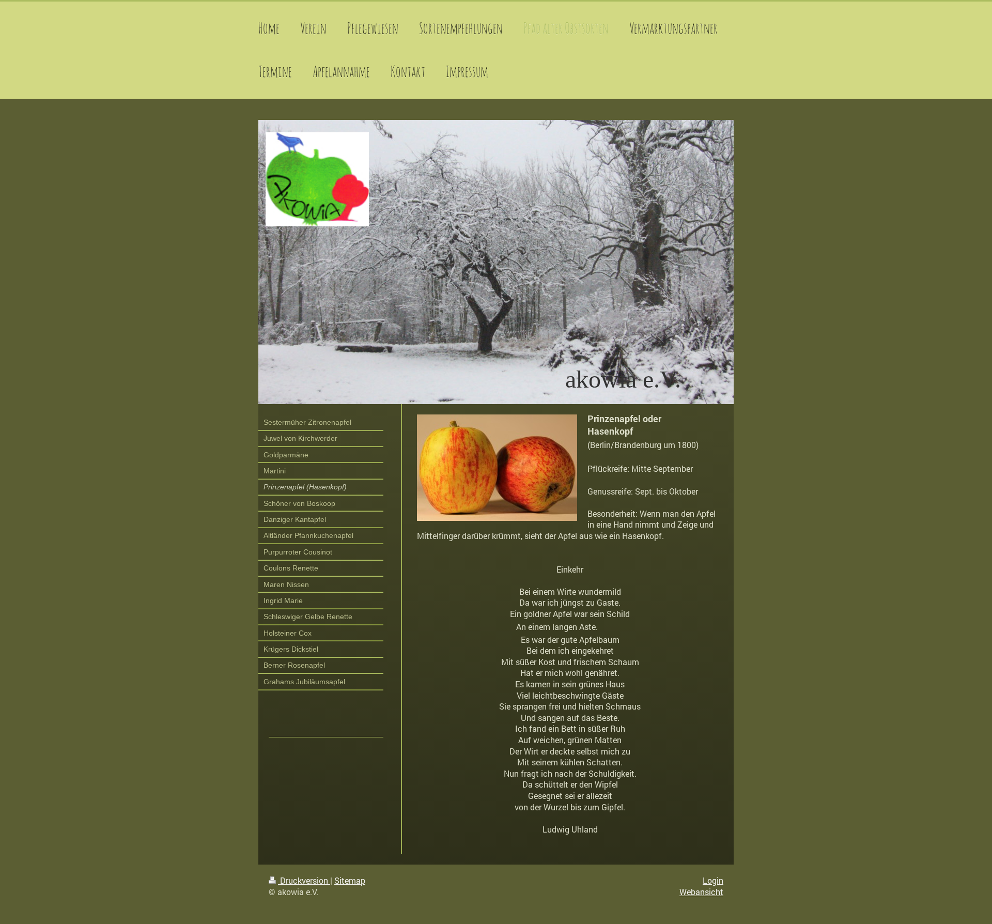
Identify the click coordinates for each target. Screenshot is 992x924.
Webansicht (701, 891)
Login (713, 880)
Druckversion (304, 880)
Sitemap (349, 880)
